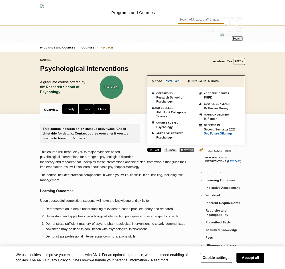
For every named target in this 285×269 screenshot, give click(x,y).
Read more (160, 260)
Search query (233, 17)
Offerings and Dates (221, 245)
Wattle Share (186, 150)
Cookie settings (216, 258)
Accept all (250, 258)
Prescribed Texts (218, 222)
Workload (213, 195)
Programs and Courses (133, 12)
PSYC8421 (107, 47)
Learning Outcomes (221, 180)
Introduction (215, 172)
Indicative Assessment (223, 187)
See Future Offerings (218, 133)
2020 (238, 61)
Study (70, 109)
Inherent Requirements (223, 202)
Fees (86, 109)
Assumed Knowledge (222, 229)
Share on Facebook (170, 150)
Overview (51, 109)
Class (102, 109)
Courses (87, 47)
